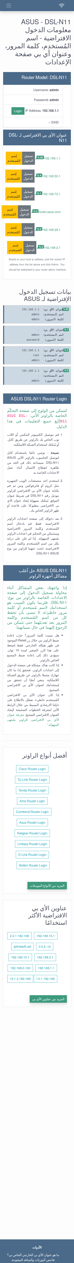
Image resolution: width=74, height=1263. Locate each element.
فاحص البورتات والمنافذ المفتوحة (33, 1259)
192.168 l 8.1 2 (20, 978)
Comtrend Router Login (32, 811)
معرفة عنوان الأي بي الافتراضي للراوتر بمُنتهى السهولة (33, 719)
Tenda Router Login (32, 790)
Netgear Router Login (32, 833)
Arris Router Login (32, 801)
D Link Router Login (32, 854)
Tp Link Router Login (32, 779)
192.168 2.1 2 (19, 935)
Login (18, 111)
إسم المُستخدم (13, 158)
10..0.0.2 (45, 946)
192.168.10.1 (20, 957)
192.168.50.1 (51, 176)
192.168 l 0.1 (46, 978)
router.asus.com (49, 211)
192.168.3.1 (45, 957)
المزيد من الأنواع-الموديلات (47, 885)
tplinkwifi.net (22, 946)
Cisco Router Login (32, 768)
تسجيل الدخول (28, 158)
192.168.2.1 (52, 247)
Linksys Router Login (32, 844)
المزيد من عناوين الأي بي (48, 999)
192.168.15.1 (46, 935)
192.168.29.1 (51, 229)
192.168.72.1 (51, 194)
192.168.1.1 (52, 158)
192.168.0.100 (20, 968)
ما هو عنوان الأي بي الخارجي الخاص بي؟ (33, 1254)
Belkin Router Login (33, 865)
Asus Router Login (32, 822)
